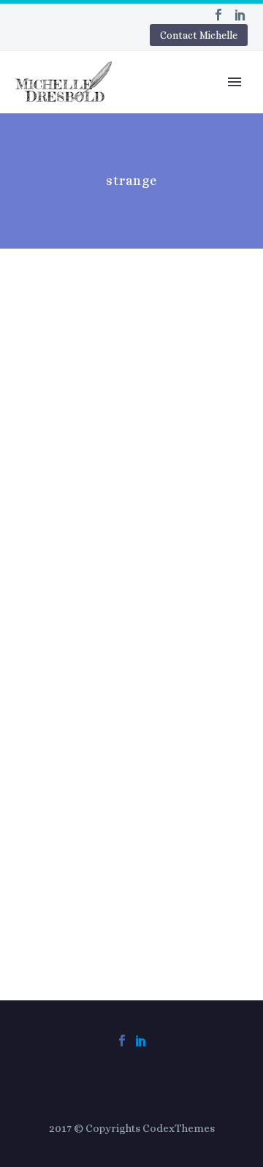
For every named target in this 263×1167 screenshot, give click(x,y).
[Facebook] (218, 14)
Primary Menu (234, 82)
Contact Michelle (198, 35)
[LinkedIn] (240, 14)
